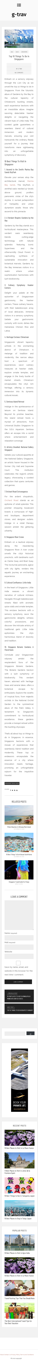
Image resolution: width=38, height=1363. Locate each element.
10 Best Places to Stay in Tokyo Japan (18, 1218)
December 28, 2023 (19, 856)
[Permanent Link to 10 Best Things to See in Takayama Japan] (20, 1185)
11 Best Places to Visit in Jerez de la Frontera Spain (17, 1171)
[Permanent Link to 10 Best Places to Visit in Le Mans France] (20, 1137)
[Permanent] (19, 824)
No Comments (19, 73)
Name (11, 933)
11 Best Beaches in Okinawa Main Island (19, 827)
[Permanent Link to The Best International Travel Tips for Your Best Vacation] (20, 1310)
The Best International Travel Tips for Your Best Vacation (18, 1322)
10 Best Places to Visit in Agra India (17, 1253)
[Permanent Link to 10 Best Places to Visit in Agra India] (20, 1242)
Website (8, 952)
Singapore (24, 52)
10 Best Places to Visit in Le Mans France (19, 1148)
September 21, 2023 (19, 829)
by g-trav (19, 69)
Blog (17, 52)
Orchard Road (11, 500)
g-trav (19, 14)
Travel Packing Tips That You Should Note (20, 1298)
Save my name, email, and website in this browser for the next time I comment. (19, 971)
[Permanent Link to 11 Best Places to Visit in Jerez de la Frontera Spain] (20, 1160)
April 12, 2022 (19, 884)
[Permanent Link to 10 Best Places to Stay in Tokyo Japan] (20, 1208)
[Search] (30, 1033)
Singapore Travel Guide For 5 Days (19, 882)
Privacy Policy (15, 1354)
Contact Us (7, 1354)
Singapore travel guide (12, 783)
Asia (12, 52)
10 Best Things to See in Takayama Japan (20, 1195)
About (2, 1354)
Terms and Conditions (27, 1354)
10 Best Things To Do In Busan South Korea (19, 854)
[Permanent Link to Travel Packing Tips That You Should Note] (20, 1288)
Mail (10, 942)
